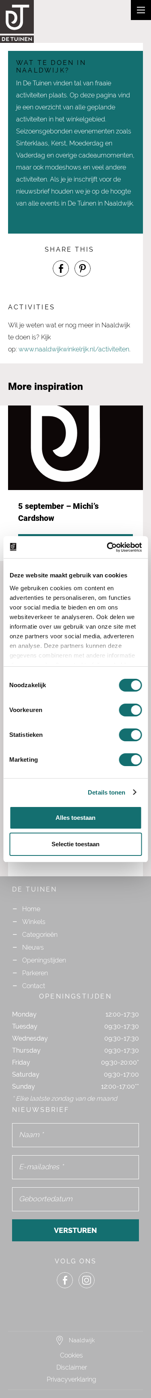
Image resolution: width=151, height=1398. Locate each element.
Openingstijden (44, 960)
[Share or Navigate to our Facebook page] (61, 268)
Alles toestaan (75, 817)
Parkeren (35, 973)
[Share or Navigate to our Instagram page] (87, 1280)
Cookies (71, 1355)
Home (31, 909)
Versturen (75, 1230)
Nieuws (33, 947)
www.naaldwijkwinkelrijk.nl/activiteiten (74, 349)
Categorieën (40, 934)
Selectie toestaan (75, 844)
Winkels (34, 922)
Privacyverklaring (71, 1379)
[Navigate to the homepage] (32, 21)
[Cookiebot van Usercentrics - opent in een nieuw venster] (107, 547)
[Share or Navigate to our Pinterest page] (82, 268)
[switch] (130, 710)
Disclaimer (71, 1367)
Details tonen (106, 792)
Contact (33, 986)
